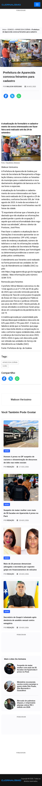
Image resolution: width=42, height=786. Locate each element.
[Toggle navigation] (37, 4)
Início (4, 29)
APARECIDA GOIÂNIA (22, 29)
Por (9, 467)
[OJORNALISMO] (11, 4)
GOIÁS (5, 366)
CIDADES (11, 29)
